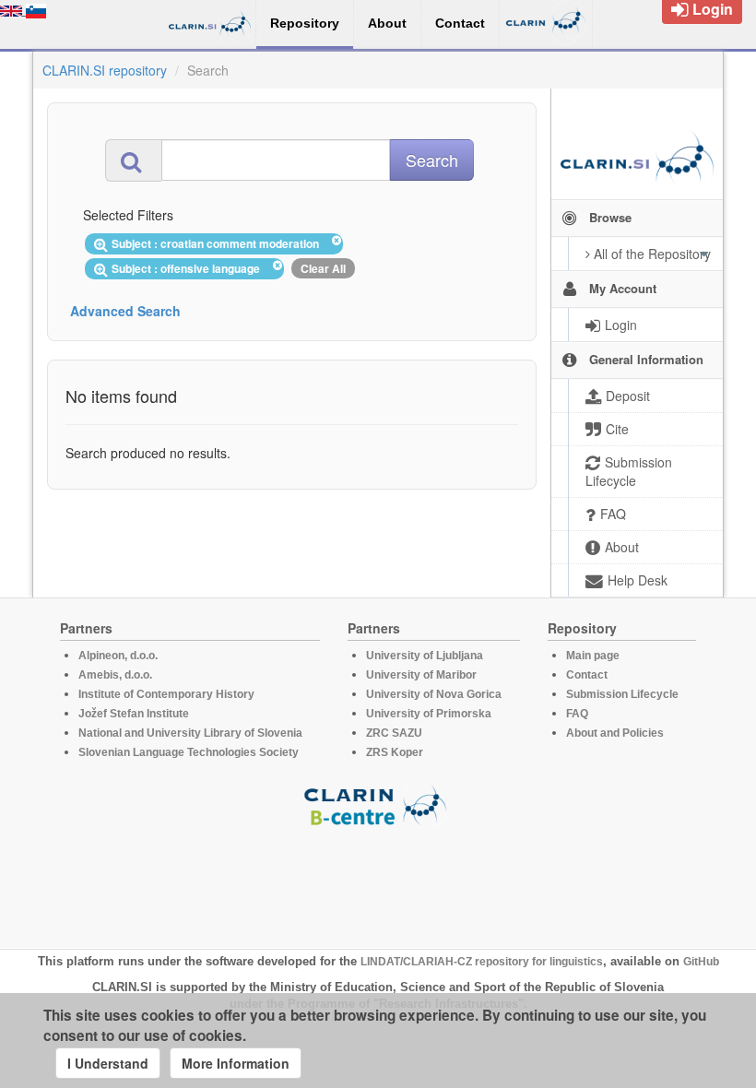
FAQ (577, 713)
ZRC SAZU (394, 733)
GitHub (701, 961)
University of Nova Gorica (434, 694)
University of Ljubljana (424, 655)
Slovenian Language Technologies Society (188, 752)
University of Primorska (428, 713)
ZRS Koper (394, 752)
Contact (587, 674)
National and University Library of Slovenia (190, 733)
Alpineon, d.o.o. (118, 655)
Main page (593, 655)
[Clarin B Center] (378, 804)
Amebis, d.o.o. (115, 674)
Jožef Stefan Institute (133, 713)
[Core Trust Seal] (378, 879)
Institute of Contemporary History (166, 694)
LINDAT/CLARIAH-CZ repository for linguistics (481, 961)
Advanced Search (125, 311)
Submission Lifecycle (622, 694)
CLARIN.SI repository (104, 70)
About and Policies (615, 733)
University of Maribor (421, 674)
